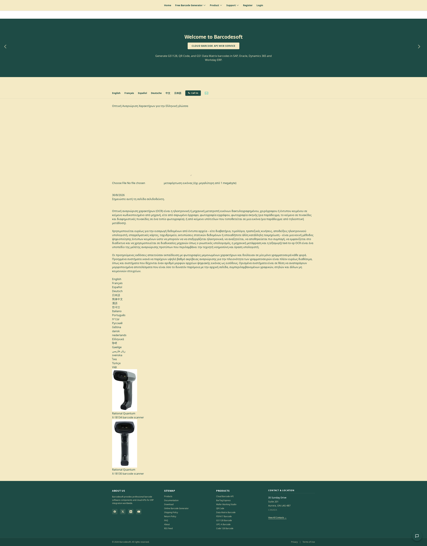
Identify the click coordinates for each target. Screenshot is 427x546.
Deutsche (156, 93)
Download (168, 504)
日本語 (177, 93)
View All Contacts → (277, 517)
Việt (114, 367)
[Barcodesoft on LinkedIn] (130, 511)
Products (168, 496)
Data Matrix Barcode (226, 512)
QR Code (220, 508)
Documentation (171, 500)
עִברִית (115, 319)
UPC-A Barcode (223, 524)
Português (118, 315)
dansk (116, 331)
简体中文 (117, 299)
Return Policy (170, 516)
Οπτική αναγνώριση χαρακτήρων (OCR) (138, 211)
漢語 (114, 303)
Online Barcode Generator (176, 508)
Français (129, 93)
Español (142, 93)
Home (167, 5)
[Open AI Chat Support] (417, 536)
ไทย (114, 359)
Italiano (117, 311)
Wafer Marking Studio (226, 504)
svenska (117, 355)
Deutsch (117, 291)
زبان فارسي (118, 351)
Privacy (294, 541)
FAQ (166, 520)
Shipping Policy (171, 512)
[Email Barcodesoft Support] (206, 93)
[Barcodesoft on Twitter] (122, 511)
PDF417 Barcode (224, 516)
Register (248, 5)
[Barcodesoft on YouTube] (138, 511)
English (116, 93)
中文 (168, 93)
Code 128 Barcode (224, 528)
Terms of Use (309, 541)
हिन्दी (114, 343)
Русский (117, 323)
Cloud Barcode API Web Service (213, 45)
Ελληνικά (118, 339)
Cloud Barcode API (225, 496)
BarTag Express (223, 500)
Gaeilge (117, 347)
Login (260, 5)
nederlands (119, 335)
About (167, 524)
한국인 (116, 307)
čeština (116, 327)
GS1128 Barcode (224, 520)
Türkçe (116, 363)
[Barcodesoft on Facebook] (114, 511)
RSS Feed (168, 528)
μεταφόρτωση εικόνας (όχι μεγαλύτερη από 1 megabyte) (200, 183)
